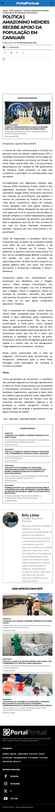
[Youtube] (5, 798)
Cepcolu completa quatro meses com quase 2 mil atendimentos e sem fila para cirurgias (27, 452)
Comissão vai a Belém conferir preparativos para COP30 (27, 436)
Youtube (14, 799)
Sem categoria (15, 11)
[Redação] (4, 47)
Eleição (41, 419)
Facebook (14, 776)
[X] (11, 52)
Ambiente (9, 433)
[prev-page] (4, 717)
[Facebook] (5, 52)
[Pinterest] (16, 52)
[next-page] (8, 717)
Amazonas (13, 419)
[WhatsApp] (22, 52)
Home (5, 11)
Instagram (15, 784)
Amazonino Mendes (28, 419)
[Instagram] (5, 784)
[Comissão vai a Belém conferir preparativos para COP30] (27, 604)
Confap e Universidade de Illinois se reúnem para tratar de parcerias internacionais (26, 128)
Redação (14, 47)
